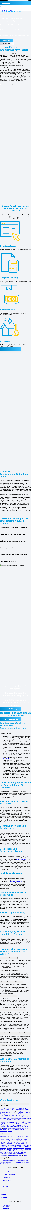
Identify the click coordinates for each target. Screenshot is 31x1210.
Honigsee (8, 1149)
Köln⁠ (16, 1108)
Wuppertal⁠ (2, 1112)
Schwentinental (10, 1145)
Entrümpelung (19, 900)
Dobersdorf (28, 1148)
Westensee (15, 1152)
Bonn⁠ (12, 1112)
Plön (27, 1143)
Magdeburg (3, 1116)
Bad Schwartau (18, 1136)
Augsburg (2, 1114)
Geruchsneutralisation (22, 859)
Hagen (17, 1118)
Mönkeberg (20, 1146)
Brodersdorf (16, 1148)
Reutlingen (2, 1126)
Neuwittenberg (3, 1155)
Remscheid (26, 1126)
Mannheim (21, 1112)
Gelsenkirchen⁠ (25, 1114)
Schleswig (2, 1143)
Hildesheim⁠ (18, 1129)
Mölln (18, 1139)
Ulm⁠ (26, 1124)
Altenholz (7, 1146)
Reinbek (13, 1142)
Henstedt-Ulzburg (4, 1139)
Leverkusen (20, 1121)
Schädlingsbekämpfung (16, 881)
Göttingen (19, 1125)
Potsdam (21, 1118)
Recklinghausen (17, 1128)
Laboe (10, 1148)
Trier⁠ (1, 1128)
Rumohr (24, 1150)
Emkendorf (26, 1152)
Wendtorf (21, 1148)
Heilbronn (22, 1124)
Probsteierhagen (21, 1153)
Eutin (20, 1138)
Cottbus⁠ (10, 1131)
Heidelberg (3, 1122)
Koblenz (13, 1126)
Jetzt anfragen (6, 1206)
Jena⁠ (23, 1128)
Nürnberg (12, 1111)
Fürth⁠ (17, 1124)
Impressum (3, 1194)
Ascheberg (2, 1149)
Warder (10, 1153)
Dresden (2, 1111)
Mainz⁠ (23, 1116)
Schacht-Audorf (18, 1155)
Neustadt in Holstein (5, 1141)
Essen (22, 1109)
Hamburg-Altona (4, 1160)
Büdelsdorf (11, 1155)
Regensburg (14, 1122)
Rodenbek (9, 1152)
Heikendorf (13, 1146)
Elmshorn (16, 1138)
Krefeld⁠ (20, 1116)
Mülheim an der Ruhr (5, 1121)
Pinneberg (19, 1141)
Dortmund (18, 1109)
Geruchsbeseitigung (8, 1187)
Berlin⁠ (1, 1108)
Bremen (27, 1109)
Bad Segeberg (25, 1136)
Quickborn (2, 1142)
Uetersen (23, 1143)
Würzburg (8, 1125)
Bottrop (25, 1125)
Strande (12, 1150)
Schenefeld (24, 1142)
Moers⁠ (26, 1128)
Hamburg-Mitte (24, 1160)
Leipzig (13, 1109)
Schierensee (3, 1152)
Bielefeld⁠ (8, 1112)
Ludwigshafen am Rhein (10, 1119)
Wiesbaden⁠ (8, 1114)
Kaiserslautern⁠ (3, 1131)
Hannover (7, 1111)
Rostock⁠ (9, 1118)
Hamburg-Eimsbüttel (14, 1160)
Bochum (23, 1111)
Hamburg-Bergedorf (13, 1162)
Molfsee (24, 1145)
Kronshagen (3, 1145)
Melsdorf (2, 1146)
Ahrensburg (3, 1136)
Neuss (29, 1122)
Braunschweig (8, 1115)
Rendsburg (18, 1142)
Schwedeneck (18, 1150)
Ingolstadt (2, 1124)
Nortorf (22, 1149)
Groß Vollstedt (3, 1153)
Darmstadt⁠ (26, 1121)
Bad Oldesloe (10, 1136)
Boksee (14, 1153)
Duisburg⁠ (18, 1111)
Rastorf (25, 1155)
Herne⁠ (19, 1122)
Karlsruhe (27, 1112)
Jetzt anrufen (6, 1205)
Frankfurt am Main (22, 1108)
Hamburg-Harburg (24, 1162)
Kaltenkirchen (13, 1139)
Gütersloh (11, 1129)
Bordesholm (18, 1145)
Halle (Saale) (21, 1115)
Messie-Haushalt (7, 1180)
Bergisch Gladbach (8, 1128)
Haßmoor (20, 1152)
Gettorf (8, 1150)
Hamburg (6, 1108)
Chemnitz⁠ (14, 1115)
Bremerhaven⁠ (19, 1126)
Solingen (8, 1122)
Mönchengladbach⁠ (16, 1114)
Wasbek (13, 1149)
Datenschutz (3, 1197)
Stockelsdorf (17, 1143)
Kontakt (5, 1190)
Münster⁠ (16, 1112)
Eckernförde (10, 1138)
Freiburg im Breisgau (11, 1116)
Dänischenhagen (4, 1148)
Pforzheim (2, 1125)
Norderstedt (14, 1141)
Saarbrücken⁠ (27, 1118)
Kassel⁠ (13, 1118)
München (11, 1108)
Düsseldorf (7, 1109)
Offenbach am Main (11, 1124)
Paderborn (24, 1122)
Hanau (7, 1129)
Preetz (24, 1141)
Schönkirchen (26, 1146)
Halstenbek (25, 1138)
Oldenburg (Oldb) (21, 1119)
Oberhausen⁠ (3, 1118)
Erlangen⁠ (8, 1126)
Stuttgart (2, 1109)
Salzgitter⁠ (2, 1129)
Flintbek (29, 1145)
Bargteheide (3, 1138)
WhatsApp (6, 1208)
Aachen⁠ (2, 1115)
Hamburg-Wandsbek (5, 1163)
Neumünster (24, 1139)
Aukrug (18, 1149)
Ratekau (8, 1142)
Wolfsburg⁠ (14, 1125)
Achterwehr (28, 1149)
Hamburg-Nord (4, 1162)
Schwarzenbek (9, 1143)
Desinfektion (6, 759)
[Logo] (6, 10)
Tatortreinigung (19, 779)
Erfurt (27, 1116)
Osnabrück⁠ (14, 1121)
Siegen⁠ (23, 1129)
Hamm (1, 1119)
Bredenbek (2, 1150)
